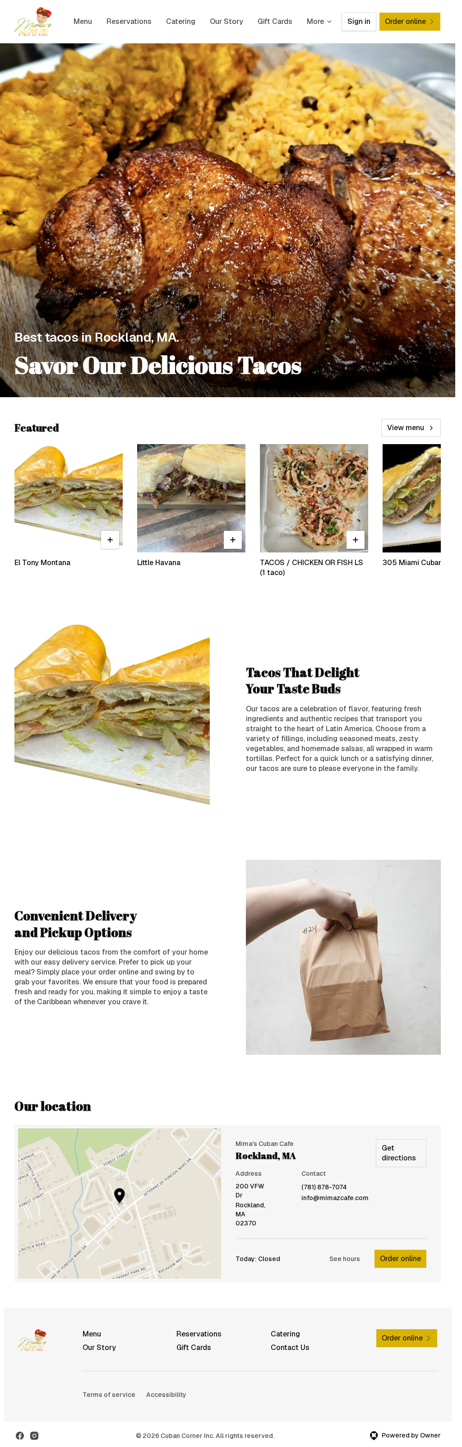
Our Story (226, 21)
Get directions (399, 1153)
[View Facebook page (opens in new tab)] (19, 1435)
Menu (83, 21)
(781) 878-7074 (324, 1187)
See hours (344, 1259)
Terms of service (109, 1395)
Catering (180, 21)
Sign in (358, 21)
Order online (400, 1258)
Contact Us (290, 1347)
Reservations (129, 21)
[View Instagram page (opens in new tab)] (34, 1435)
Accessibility (166, 1395)
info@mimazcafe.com (335, 1198)
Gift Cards (275, 21)
